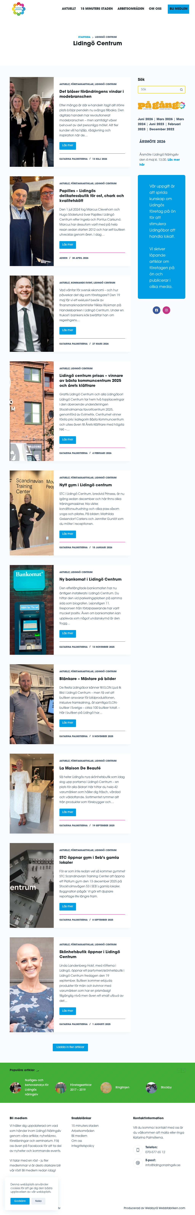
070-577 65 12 (155, 1152)
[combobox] (158, 89)
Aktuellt (69, 8)
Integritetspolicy (82, 1146)
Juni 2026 (145, 119)
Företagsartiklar (82, 84)
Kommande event (81, 283)
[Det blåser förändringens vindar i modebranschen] (32, 122)
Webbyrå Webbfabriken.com (165, 1208)
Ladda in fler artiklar (70, 1047)
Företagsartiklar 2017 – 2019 (81, 1087)
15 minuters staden (85, 1126)
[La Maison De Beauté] (32, 794)
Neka (38, 1201)
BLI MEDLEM (178, 8)
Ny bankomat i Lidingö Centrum (90, 580)
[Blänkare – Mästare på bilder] (32, 704)
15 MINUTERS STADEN (97, 8)
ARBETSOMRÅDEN (130, 8)
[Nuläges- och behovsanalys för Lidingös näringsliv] (15, 1087)
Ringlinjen (122, 1087)
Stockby (166, 1087)
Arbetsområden (82, 1131)
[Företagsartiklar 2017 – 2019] (60, 1087)
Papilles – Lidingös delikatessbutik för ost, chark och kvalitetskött (91, 196)
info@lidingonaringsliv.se (162, 1165)
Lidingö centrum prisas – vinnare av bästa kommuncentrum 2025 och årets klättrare (91, 381)
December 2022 (161, 129)
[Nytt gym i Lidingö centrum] (32, 512)
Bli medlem (79, 1136)
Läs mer (69, 146)
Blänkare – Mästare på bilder (87, 679)
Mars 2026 (165, 119)
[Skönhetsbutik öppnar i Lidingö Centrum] (32, 984)
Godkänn (20, 1201)
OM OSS (155, 8)
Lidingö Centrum (106, 84)
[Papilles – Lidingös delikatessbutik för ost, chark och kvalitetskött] (32, 221)
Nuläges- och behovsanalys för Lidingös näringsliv (37, 1087)
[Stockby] (151, 1087)
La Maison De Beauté (80, 768)
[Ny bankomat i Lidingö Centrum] (32, 610)
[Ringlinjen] (106, 1087)
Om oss (76, 1141)
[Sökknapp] (181, 89)
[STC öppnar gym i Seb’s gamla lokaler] (32, 885)
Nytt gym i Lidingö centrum (85, 485)
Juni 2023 (156, 124)
